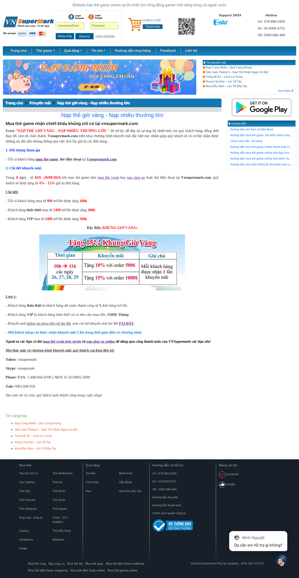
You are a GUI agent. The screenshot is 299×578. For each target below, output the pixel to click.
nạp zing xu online (100, 341)
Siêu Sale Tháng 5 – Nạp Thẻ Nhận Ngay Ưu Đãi (236, 72)
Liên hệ (191, 51)
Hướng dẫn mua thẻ (165, 497)
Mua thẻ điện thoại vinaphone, (48, 570)
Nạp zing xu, (56, 563)
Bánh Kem (125, 473)
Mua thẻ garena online (122, 570)
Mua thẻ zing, (37, 563)
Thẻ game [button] (44, 51)
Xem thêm (285, 91)
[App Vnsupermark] (261, 107)
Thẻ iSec (24, 491)
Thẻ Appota (60, 508)
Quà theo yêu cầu (130, 491)
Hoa (88, 491)
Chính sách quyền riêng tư (169, 513)
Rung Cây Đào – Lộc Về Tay (223, 81)
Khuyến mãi (40, 103)
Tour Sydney (27, 482)
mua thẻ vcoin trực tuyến (62, 341)
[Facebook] (76, 16)
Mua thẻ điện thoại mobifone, (125, 563)
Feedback (168, 51)
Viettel (23, 548)
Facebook (231, 474)
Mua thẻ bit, (75, 563)
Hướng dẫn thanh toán (166, 505)
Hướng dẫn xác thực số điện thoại (251, 129)
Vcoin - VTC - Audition (61, 520)
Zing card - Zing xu (31, 517)
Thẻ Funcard (27, 500)
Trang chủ (19, 51)
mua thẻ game (47, 159)
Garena (24, 530)
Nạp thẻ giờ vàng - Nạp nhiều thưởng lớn (93, 103)
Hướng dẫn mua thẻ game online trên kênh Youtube (263, 158)
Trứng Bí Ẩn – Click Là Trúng (223, 76)
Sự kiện (91, 473)
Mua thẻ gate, (94, 563)
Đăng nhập (65, 36)
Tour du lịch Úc (28, 473)
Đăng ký (84, 36)
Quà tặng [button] (71, 51)
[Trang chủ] (28, 26)
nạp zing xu (136, 177)
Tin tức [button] (97, 51)
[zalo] (187, 26)
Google (230, 484)
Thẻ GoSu (59, 491)
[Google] (95, 16)
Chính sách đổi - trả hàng (246, 141)
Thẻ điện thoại (62, 530)
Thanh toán (153, 26)
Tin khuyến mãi (216, 62)
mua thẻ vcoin (108, 177)
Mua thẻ (25, 465)
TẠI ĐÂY (126, 323)
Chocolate (92, 482)
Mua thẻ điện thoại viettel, (88, 570)
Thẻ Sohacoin (28, 508)
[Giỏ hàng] (134, 24)
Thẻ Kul (57, 482)
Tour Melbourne (63, 473)
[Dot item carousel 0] (99, 89)
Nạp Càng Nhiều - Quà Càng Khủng (228, 67)
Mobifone (58, 539)
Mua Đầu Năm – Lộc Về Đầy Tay (226, 86)
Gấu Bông (125, 482)
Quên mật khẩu (105, 36)
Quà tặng (93, 465)
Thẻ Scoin (59, 500)
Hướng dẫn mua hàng (133, 51)
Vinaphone (26, 539)
